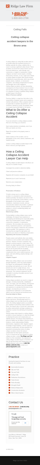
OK (25, 423)
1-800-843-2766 (20, 18)
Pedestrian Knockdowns (18, 377)
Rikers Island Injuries (17, 393)
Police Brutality (15, 382)
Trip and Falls (15, 372)
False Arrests (15, 380)
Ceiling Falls (14, 375)
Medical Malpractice (17, 387)
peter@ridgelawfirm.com (15, 408)
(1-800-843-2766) (24, 406)
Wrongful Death (15, 385)
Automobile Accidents (17, 367)
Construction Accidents (18, 390)
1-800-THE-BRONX (20, 14)
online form (10, 449)
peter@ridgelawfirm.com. (13, 346)
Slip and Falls (15, 369)
